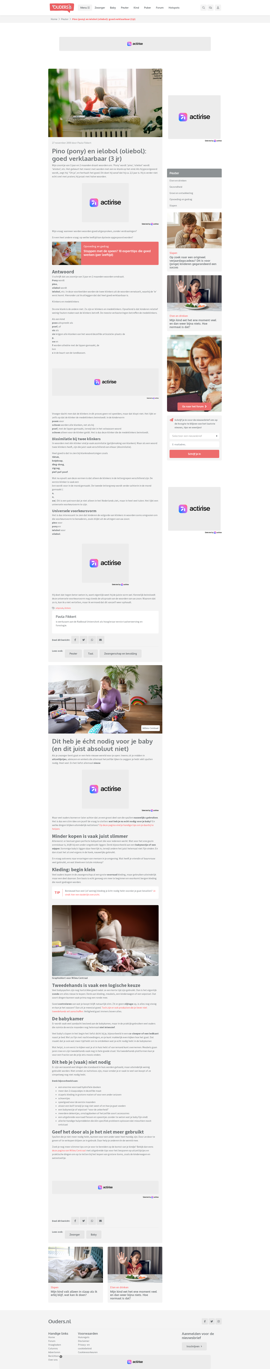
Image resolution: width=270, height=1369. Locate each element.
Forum (160, 7)
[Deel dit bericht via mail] (100, 640)
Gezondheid (176, 186)
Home (54, 19)
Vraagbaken (54, 1344)
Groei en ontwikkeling (181, 193)
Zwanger (100, 7)
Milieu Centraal (150, 728)
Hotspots (174, 7)
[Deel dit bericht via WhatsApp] (92, 640)
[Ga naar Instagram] (218, 1321)
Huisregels (83, 1337)
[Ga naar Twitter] (212, 1321)
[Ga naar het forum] (210, 8)
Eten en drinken (119, 1287)
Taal (90, 653)
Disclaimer (83, 1340)
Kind (136, 7)
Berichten (53, 1355)
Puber (147, 7)
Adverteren (54, 1352)
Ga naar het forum (193, 406)
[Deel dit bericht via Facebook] (75, 640)
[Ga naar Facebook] (205, 1321)
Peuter (125, 7)
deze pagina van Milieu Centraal (69, 1150)
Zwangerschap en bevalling (120, 653)
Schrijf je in (194, 453)
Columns (53, 1348)
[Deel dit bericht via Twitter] (84, 640)
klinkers (68, 608)
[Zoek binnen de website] (203, 8)
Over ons (53, 1359)
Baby (113, 7)
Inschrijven (193, 1346)
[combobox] (194, 436)
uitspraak (59, 608)
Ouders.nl (59, 1321)
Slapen (54, 1287)
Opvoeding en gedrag (96, 246)
